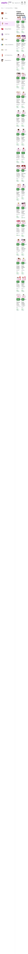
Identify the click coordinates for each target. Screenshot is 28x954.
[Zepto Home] (4, 3)
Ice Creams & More (9, 8)
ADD (18, 19)
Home (2, 8)
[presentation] (4, 8)
